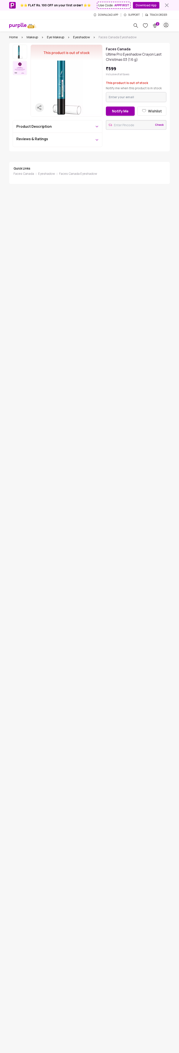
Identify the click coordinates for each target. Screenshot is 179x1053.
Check (159, 125)
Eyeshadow (81, 37)
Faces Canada (24, 173)
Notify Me (120, 111)
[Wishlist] (145, 25)
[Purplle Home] (18, 25)
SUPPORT (134, 15)
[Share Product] (39, 107)
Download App (146, 5)
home (13, 37)
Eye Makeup (55, 37)
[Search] (135, 25)
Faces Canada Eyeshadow (78, 173)
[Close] (167, 5)
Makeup (32, 37)
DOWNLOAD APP (108, 15)
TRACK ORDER (158, 15)
